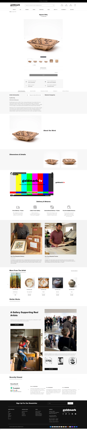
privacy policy (37, 412)
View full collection (74, 270)
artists (9, 411)
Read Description (43, 67)
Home (11, 11)
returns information (38, 415)
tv (8, 417)
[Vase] (71, 283)
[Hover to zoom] (43, 38)
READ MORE (17, 324)
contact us (23, 414)
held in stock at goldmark (51, 82)
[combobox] (39, 5)
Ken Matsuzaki (44, 16)
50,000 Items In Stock (43, 1)
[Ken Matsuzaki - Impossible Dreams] (15, 280)
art (8, 412)
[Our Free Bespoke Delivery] (26, 238)
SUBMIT (70, 403)
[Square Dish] (29, 60)
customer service (25, 411)
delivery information (38, 414)
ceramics (9, 413)
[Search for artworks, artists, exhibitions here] (53, 5)
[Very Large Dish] (29, 283)
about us (9, 416)
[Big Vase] (57, 283)
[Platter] (43, 283)
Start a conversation (31, 82)
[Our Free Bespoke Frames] (60, 238)
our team (23, 413)
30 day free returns (50, 86)
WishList (66, 5)
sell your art (24, 415)
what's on (9, 415)
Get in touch (30, 86)
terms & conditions (38, 413)
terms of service (38, 411)
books (9, 414)
